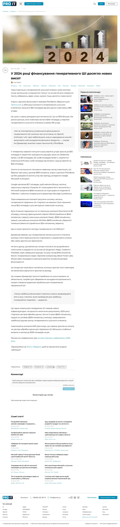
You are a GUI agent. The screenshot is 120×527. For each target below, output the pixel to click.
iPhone (45, 509)
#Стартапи (90, 86)
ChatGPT (45, 507)
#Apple (13, 483)
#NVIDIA (13, 439)
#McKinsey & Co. (49, 450)
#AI (20, 86)
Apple (24, 507)
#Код (26, 428)
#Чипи (18, 439)
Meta (84, 509)
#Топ (50, 461)
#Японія (64, 428)
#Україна (16, 472)
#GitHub (22, 428)
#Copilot (56, 472)
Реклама (65, 514)
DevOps (84, 507)
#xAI (59, 86)
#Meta (46, 439)
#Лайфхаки (14, 450)
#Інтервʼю (47, 428)
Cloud (64, 507)
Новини (13, 11)
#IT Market (57, 450)
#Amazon (66, 86)
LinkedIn (75, 497)
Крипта (5, 514)
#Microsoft (81, 86)
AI (3, 507)
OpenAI (5, 512)
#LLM (19, 450)
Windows (45, 512)
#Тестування (24, 450)
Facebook (71, 497)
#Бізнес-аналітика (56, 428)
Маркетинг (26, 514)
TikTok (24, 512)
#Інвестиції (27, 86)
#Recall (19, 461)
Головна (5, 11)
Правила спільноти (91, 523)
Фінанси (25, 517)
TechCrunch (16, 105)
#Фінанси (36, 86)
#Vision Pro (18, 483)
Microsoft (105, 509)
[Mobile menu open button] (20, 3)
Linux (64, 509)
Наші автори (91, 497)
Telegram (78, 497)
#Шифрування (57, 461)
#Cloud (47, 461)
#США (98, 86)
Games (104, 507)
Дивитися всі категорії (89, 517)
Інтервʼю (65, 512)
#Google (73, 86)
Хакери (45, 517)
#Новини (14, 86)
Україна (5, 517)
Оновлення (46, 514)
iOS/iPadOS (26, 509)
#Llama (51, 439)
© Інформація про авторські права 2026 (15, 523)
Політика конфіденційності (108, 523)
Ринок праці (86, 514)
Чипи (64, 517)
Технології (105, 514)
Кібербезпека (86, 512)
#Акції (46, 483)
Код (103, 512)
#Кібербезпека (15, 428)
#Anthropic (52, 86)
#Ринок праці (64, 450)
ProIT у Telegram (33, 347)
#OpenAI (44, 86)
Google (5, 509)
